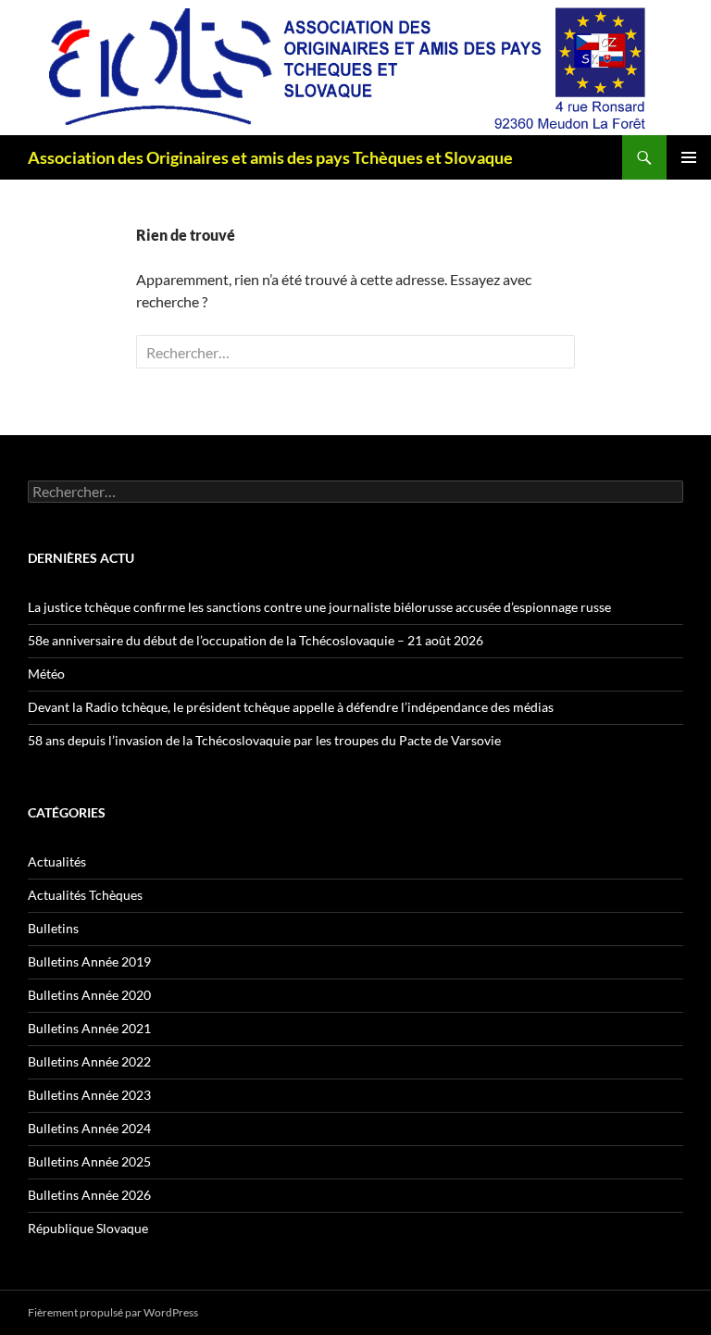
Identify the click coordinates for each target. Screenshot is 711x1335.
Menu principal (689, 157)
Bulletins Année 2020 (89, 995)
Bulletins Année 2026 (89, 1195)
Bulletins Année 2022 (89, 1061)
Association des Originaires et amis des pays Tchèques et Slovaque (270, 157)
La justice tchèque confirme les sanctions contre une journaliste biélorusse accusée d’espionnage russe (319, 607)
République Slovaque (88, 1228)
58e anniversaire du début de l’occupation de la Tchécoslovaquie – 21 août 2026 (255, 640)
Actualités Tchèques (85, 895)
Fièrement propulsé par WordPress (113, 1312)
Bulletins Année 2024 (89, 1128)
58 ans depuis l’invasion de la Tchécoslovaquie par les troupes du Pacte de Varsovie (264, 740)
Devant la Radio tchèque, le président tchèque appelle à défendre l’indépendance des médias (291, 707)
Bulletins (53, 928)
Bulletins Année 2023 (89, 1095)
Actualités (57, 861)
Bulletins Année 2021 (89, 1028)
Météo (46, 673)
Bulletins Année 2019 (89, 961)
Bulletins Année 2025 (89, 1161)
